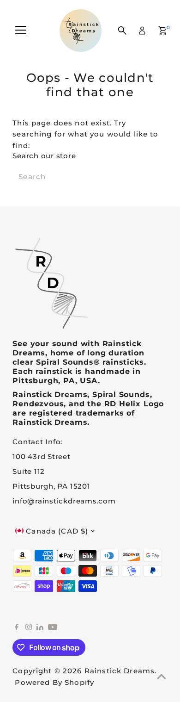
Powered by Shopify (54, 682)
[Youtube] (53, 628)
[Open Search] (122, 30)
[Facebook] (16, 628)
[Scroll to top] (161, 676)
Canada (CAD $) (57, 531)
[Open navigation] (20, 30)
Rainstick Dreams (119, 670)
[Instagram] (28, 628)
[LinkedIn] (41, 627)
